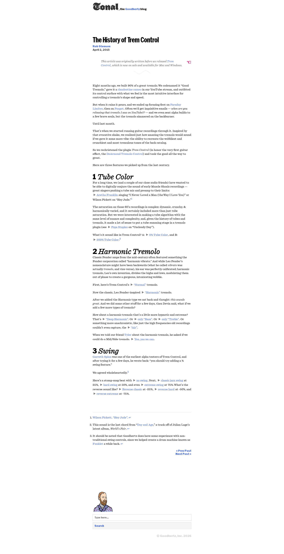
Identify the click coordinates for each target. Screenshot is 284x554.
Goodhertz (132, 9)
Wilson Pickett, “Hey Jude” (110, 417)
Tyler (127, 335)
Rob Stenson (101, 46)
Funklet (98, 444)
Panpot (119, 108)
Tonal (106, 6)
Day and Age (145, 425)
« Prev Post (183, 450)
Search (99, 525)
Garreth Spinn (102, 357)
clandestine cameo (130, 89)
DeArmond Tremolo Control (124, 154)
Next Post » (183, 453)
